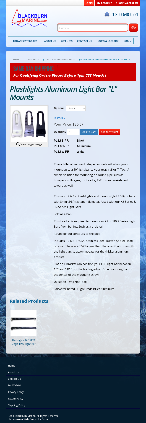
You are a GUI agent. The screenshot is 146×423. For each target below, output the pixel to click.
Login (127, 41)
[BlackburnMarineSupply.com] (28, 18)
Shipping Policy (16, 405)
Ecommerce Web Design (23, 419)
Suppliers (67, 41)
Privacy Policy (16, 392)
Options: (59, 108)
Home (15, 59)
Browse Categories (25, 41)
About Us (50, 41)
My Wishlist (14, 385)
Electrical (34, 59)
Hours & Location (108, 41)
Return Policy (15, 398)
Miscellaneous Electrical (61, 59)
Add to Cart (89, 132)
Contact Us (84, 41)
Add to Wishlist (109, 132)
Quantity (60, 131)
